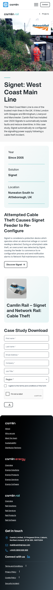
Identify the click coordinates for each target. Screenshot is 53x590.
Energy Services (12, 480)
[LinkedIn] (28, 556)
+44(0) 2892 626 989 (19, 550)
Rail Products (10, 515)
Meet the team (11, 438)
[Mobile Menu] (36, 4)
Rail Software (10, 520)
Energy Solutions (12, 470)
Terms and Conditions (14, 566)
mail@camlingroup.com (20, 545)
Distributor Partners (13, 448)
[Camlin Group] (11, 4)
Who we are (10, 433)
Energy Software (12, 484)
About (7, 429)
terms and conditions (28, 386)
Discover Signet (14, 264)
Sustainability (10, 443)
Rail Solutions (10, 506)
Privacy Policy (10, 572)
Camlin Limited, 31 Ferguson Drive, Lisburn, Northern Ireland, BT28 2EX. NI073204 (28, 538)
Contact (45, 4)
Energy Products (12, 475)
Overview (9, 465)
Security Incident (12, 583)
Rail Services (10, 511)
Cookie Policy (10, 578)
